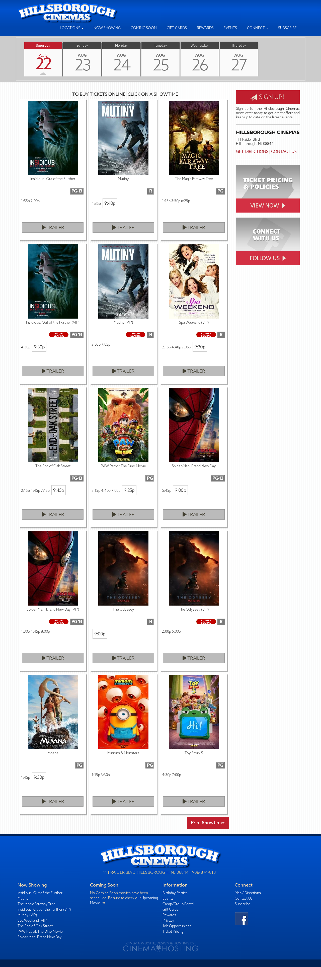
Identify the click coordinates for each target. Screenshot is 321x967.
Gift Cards (177, 28)
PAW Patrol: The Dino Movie (40, 931)
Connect (256, 28)
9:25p (129, 490)
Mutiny (23, 898)
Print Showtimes (208, 822)
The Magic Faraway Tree (36, 904)
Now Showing (107, 28)
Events (230, 28)
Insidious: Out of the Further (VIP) (44, 909)
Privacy (168, 920)
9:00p (180, 490)
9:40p (109, 203)
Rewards (205, 28)
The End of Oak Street (35, 926)
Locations (70, 28)
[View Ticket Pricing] (268, 189)
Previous (16, 59)
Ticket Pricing (173, 931)
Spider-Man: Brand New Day (40, 937)
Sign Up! (271, 97)
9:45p (58, 490)
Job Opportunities (177, 926)
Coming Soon (144, 28)
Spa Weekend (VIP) (32, 920)
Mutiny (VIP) (27, 915)
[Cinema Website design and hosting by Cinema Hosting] (160, 946)
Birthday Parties (175, 893)
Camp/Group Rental (178, 904)
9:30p (39, 347)
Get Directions (252, 152)
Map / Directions (248, 893)
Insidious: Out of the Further (40, 893)
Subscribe (287, 28)
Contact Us (284, 152)
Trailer (55, 227)
